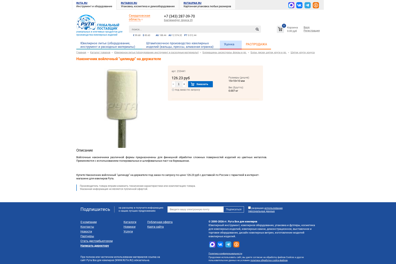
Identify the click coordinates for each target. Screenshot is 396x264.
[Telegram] (307, 5)
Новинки (130, 226)
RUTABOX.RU (129, 3)
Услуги (128, 231)
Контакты (87, 226)
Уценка (229, 44)
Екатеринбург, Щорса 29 (178, 20)
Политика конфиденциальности (225, 253)
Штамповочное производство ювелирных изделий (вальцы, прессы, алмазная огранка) (179, 45)
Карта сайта (155, 226)
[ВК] (299, 5)
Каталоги (130, 222)
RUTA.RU (81, 3)
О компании (88, 222)
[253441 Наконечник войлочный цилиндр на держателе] (122, 146)
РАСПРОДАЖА (256, 44)
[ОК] (316, 5)
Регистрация (312, 30)
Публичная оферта (160, 222)
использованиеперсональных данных (265, 210)
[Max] (291, 5)
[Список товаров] (288, 30)
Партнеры (87, 236)
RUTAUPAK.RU (193, 3)
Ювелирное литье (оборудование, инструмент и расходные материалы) (107, 45)
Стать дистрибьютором (96, 241)
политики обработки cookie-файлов (269, 260)
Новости (86, 231)
